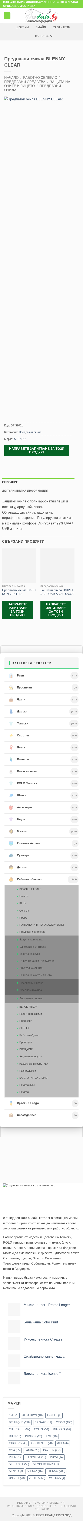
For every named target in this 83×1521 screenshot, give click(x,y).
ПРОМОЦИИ (27, 1084)
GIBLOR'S (18, 1443)
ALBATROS (32, 1415)
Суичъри (19, 855)
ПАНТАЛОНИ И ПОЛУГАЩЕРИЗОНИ (41, 924)
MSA (14, 1450)
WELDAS (57, 1478)
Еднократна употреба (33, 946)
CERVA (64, 1422)
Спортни (19, 735)
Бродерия (68, 1506)
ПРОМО (24, 1091)
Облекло (24, 910)
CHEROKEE (19, 1429)
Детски (18, 867)
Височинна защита (31, 998)
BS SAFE (43, 1422)
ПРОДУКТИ (26, 1049)
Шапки (17, 795)
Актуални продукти (30, 1056)
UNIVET (17, 1478)
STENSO (20, 439)
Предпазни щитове (31, 983)
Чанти (17, 699)
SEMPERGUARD (46, 1464)
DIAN (15, 1436)
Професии (25, 1020)
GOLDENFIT (42, 1443)
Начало (11, 77)
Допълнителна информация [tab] (25, 490)
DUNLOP (33, 1436)
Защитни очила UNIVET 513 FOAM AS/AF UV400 (57, 592)
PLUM (23, 903)
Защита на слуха (30, 953)
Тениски (19, 723)
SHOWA (35, 1471)
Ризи (16, 675)
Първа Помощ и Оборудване (37, 960)
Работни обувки (29, 1035)
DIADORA (62, 1429)
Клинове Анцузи (24, 843)
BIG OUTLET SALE (30, 889)
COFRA (41, 1429)
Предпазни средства (24, 82)
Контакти (42, 1509)
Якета (17, 747)
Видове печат (47, 1506)
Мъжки (18, 831)
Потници (19, 759)
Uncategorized (23, 1115)
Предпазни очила (30, 432)
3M (13, 1415)
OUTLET (24, 1028)
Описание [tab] (10, 482)
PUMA (56, 1457)
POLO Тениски (23, 783)
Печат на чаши (23, 771)
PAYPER (52, 1450)
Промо (23, 917)
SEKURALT (19, 1464)
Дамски (18, 711)
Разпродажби (27, 1070)
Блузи (17, 819)
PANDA (31, 1450)
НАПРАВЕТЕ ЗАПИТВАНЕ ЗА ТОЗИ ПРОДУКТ (36, 450)
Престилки (20, 687)
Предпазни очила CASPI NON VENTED (19, 592)
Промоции (25, 1042)
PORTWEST (35, 1457)
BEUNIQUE (19, 1422)
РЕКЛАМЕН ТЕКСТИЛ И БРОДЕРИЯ (41, 1502)
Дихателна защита (31, 968)
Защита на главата (31, 939)
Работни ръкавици (30, 1013)
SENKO (16, 1471)
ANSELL (54, 1415)
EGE (51, 1436)
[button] (7, 15)
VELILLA (37, 1478)
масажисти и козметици (33, 1063)
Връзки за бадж (24, 1103)
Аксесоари (20, 807)
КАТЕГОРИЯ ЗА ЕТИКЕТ (34, 1077)
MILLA (63, 1443)
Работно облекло (40, 77)
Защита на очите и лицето (36, 975)
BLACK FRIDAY (28, 1006)
